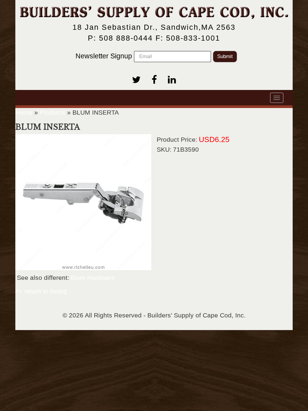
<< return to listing (41, 291)
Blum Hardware (93, 277)
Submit (225, 56)
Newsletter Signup (104, 56)
